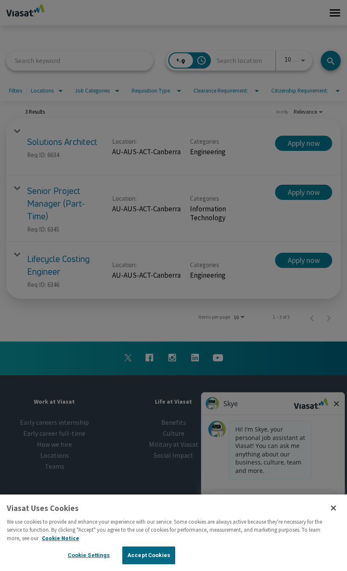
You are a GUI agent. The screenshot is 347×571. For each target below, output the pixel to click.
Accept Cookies (148, 555)
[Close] (333, 508)
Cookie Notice (60, 538)
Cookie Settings (89, 555)
